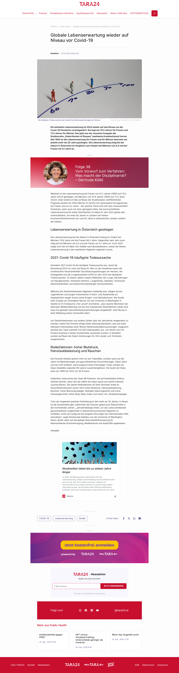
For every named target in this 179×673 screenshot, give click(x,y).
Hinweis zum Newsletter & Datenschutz (89, 593)
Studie (82, 518)
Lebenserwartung (64, 518)
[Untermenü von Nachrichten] (36, 13)
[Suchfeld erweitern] (154, 13)
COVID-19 (44, 518)
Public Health (58, 625)
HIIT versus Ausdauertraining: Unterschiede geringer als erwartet (89, 638)
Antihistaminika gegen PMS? (51, 636)
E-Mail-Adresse (60, 586)
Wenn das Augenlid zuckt (125, 634)
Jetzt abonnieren (113, 586)
